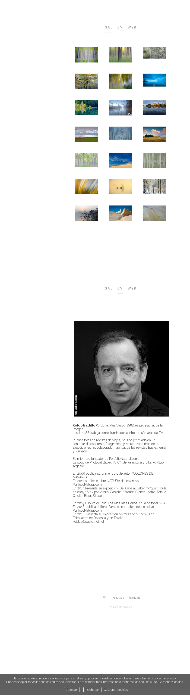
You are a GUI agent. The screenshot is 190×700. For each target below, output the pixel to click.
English (118, 597)
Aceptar (71, 689)
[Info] (105, 597)
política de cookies (120, 607)
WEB (132, 27)
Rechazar (92, 689)
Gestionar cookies (116, 689)
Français (134, 597)
